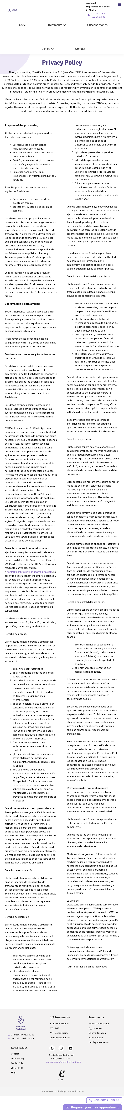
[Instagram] (61, 1048)
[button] (119, 4)
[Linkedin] (70, 1048)
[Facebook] (52, 1048)
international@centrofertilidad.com (63, 1062)
